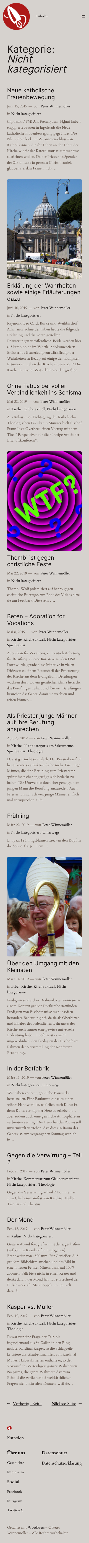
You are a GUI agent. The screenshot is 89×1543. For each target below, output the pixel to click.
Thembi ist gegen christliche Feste (30, 561)
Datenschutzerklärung (62, 1463)
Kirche (16, 409)
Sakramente (64, 745)
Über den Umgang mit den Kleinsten (43, 966)
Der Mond (20, 1219)
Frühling (18, 816)
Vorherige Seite (24, 1404)
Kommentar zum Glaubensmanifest (51, 1178)
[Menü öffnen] (83, 16)
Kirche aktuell (34, 409)
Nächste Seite (67, 1404)
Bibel (15, 986)
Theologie (35, 751)
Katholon (42, 16)
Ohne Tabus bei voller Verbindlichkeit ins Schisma (44, 389)
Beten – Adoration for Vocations (36, 619)
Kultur (16, 1236)
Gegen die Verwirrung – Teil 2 (44, 1158)
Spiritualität (16, 645)
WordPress (36, 1527)
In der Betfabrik (28, 1068)
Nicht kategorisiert (26, 113)
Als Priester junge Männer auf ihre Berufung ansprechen (42, 722)
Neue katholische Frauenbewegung (31, 93)
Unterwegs (50, 832)
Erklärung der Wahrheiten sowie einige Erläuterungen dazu (44, 292)
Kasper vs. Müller (30, 1307)
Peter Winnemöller (55, 106)
